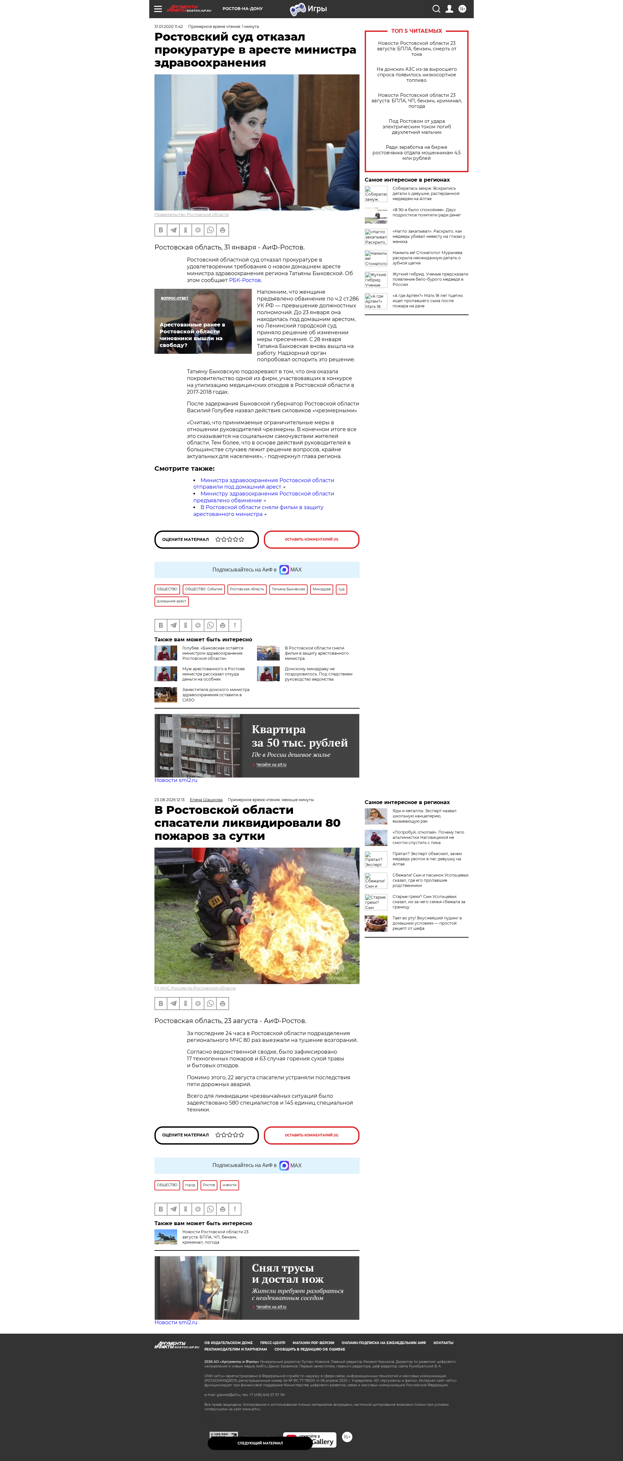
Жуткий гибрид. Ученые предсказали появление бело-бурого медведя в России (430, 279)
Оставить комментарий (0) (311, 539)
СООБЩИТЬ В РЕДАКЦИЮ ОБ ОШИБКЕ (310, 1349)
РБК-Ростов (245, 280)
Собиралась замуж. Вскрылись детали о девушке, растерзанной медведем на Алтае (426, 193)
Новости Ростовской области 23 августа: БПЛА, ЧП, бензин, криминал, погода (417, 101)
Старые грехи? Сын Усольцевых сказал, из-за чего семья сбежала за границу (429, 901)
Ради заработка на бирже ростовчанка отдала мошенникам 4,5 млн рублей (417, 153)
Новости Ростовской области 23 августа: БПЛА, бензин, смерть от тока (417, 49)
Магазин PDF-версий (313, 1343)
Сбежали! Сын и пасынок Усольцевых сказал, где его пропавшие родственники (431, 880)
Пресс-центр (272, 1343)
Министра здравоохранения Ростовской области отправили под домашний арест (263, 483)
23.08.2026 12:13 (169, 799)
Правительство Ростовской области (191, 214)
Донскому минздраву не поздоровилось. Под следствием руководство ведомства (318, 674)
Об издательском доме (228, 1343)
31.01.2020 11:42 (168, 26)
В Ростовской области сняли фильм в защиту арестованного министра (258, 510)
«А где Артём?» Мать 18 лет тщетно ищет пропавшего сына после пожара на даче (428, 300)
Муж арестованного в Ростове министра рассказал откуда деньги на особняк (213, 674)
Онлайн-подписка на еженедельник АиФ (384, 1343)
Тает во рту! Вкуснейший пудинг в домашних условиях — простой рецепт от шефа (427, 923)
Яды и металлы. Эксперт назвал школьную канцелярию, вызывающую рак (425, 816)
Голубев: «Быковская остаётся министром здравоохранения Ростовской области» (212, 653)
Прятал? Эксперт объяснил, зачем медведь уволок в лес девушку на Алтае (427, 858)
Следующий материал (260, 1443)
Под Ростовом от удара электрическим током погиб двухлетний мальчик (417, 127)
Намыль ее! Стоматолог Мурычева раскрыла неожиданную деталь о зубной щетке (427, 257)
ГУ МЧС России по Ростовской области (195, 988)
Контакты (443, 1343)
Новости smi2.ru (176, 780)
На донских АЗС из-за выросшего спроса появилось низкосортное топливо (417, 75)
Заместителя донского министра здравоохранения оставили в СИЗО (216, 694)
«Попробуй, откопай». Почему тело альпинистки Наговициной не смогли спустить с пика (428, 837)
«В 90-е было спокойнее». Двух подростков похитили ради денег (427, 212)
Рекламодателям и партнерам (235, 1349)
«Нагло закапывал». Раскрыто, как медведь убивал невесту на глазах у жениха (429, 236)
